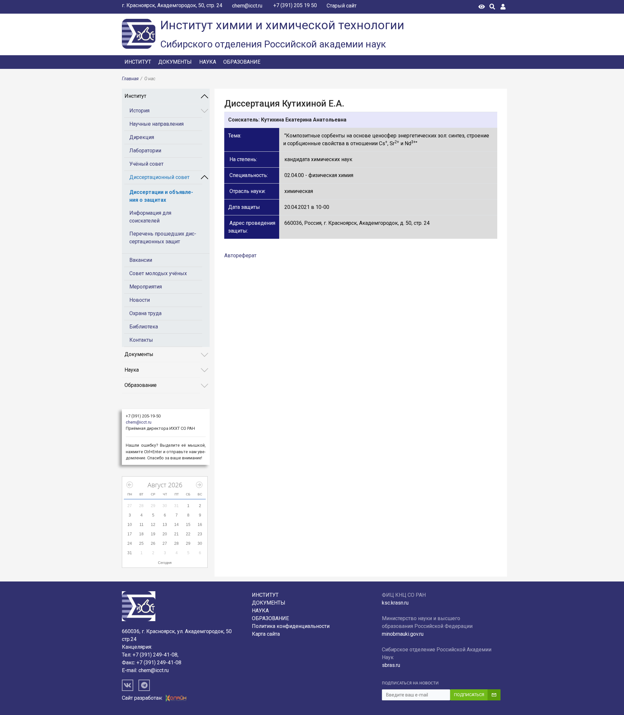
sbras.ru (391, 665)
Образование (241, 62)
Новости (139, 300)
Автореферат (240, 255)
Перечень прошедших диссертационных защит (162, 238)
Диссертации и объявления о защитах (161, 196)
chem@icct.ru (247, 6)
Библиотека (143, 327)
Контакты (141, 340)
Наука (207, 62)
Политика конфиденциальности (291, 626)
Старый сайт (342, 6)
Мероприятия (145, 287)
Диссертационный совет (159, 177)
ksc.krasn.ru (395, 603)
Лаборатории (145, 150)
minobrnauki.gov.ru (402, 634)
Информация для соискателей (150, 217)
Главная (130, 78)
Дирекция (141, 137)
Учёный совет (146, 164)
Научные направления (156, 124)
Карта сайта (266, 634)
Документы (175, 62)
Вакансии (140, 260)
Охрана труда (145, 313)
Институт (137, 62)
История (139, 111)
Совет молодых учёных (158, 273)
